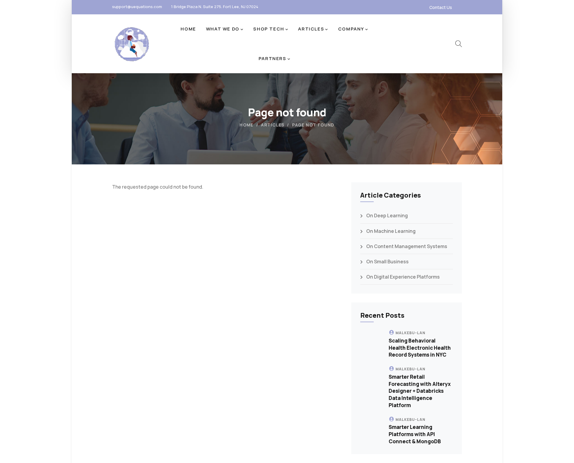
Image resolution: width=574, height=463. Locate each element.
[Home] (131, 44)
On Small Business (387, 261)
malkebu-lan (410, 332)
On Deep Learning (387, 215)
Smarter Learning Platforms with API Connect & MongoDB (415, 434)
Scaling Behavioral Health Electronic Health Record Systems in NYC (420, 347)
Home (246, 125)
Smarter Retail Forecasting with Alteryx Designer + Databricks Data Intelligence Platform (420, 391)
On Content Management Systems (406, 246)
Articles (272, 125)
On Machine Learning (391, 231)
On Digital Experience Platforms (403, 276)
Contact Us (440, 7)
